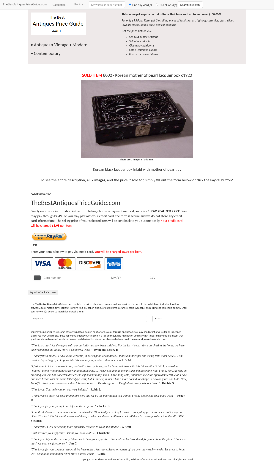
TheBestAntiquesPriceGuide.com (25, 4)
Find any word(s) (141, 5)
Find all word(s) (167, 5)
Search (158, 318)
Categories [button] (59, 5)
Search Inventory (190, 5)
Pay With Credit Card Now (42, 292)
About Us (78, 4)
